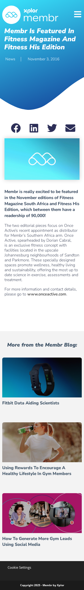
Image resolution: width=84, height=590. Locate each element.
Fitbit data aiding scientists (30, 403)
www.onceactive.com (46, 294)
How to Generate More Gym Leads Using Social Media (37, 542)
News (10, 59)
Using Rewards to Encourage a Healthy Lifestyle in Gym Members (36, 471)
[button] (16, 128)
